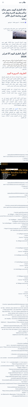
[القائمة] (3, 2)
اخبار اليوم (9, 22)
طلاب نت (22, 2)
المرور (16, 108)
